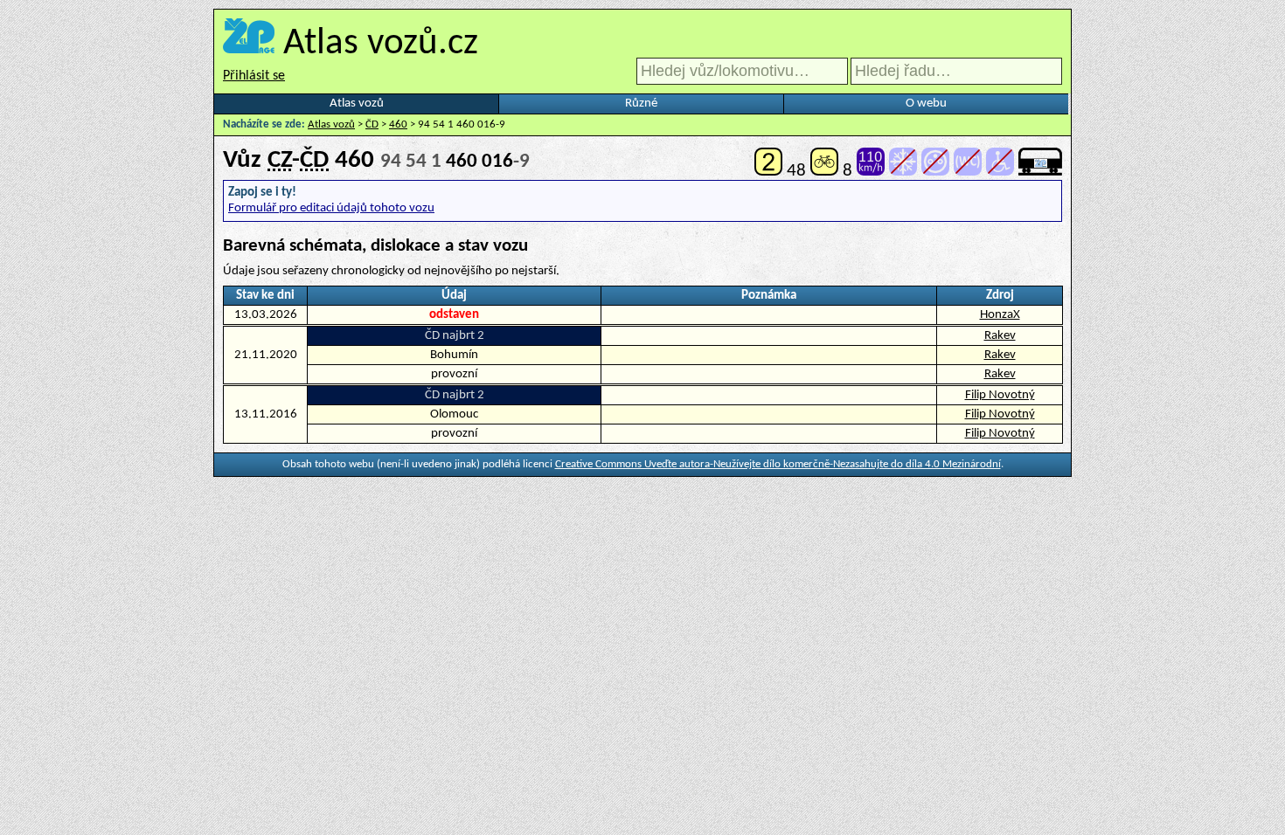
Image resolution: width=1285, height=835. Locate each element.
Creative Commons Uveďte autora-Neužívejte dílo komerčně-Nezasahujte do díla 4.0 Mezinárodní (778, 464)
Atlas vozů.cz (380, 44)
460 (398, 124)
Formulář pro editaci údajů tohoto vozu (331, 208)
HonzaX (1000, 314)
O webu (926, 103)
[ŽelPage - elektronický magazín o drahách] (248, 44)
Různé (641, 103)
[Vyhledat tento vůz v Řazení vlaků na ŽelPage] (1040, 171)
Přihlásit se (254, 76)
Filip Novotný (1000, 395)
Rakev (1000, 335)
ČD (372, 124)
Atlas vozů (357, 103)
